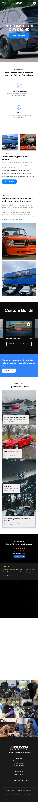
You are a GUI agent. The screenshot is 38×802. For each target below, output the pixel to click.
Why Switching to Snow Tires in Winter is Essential (17, 520)
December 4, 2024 (9, 490)
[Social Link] (11, 780)
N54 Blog (7, 486)
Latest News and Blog (11, 419)
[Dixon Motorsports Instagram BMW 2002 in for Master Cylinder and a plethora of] (28, 727)
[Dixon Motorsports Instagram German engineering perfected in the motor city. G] (9, 727)
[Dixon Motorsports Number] (34, 3)
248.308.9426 (19, 775)
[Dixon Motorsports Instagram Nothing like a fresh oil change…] (28, 689)
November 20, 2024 (9, 421)
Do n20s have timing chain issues (15, 417)
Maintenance (23, 419)
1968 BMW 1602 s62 (13, 338)
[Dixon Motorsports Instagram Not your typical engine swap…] (9, 689)
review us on (18, 556)
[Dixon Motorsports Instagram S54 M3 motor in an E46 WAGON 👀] (28, 708)
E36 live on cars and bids (12, 452)
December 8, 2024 (9, 525)
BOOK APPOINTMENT (19, 36)
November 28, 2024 (9, 456)
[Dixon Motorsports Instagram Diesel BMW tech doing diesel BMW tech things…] (9, 708)
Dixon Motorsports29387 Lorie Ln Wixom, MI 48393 (19, 763)
